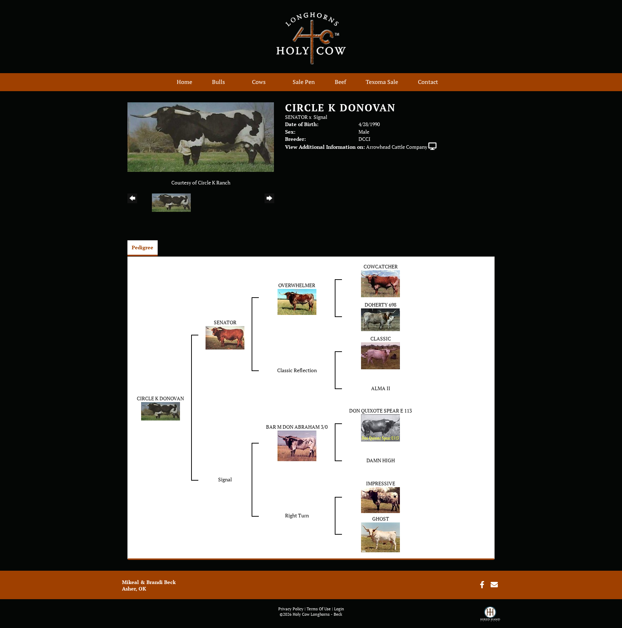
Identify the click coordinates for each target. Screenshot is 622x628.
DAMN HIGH (380, 460)
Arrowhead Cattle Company (396, 146)
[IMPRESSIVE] (380, 499)
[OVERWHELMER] (297, 301)
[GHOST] (380, 536)
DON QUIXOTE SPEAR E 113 (380, 410)
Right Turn (297, 515)
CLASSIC (380, 338)
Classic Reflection (297, 370)
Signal (320, 116)
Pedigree (142, 247)
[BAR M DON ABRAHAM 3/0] (297, 445)
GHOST (380, 518)
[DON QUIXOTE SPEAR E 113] (380, 427)
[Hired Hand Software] (490, 617)
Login (339, 608)
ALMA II (380, 388)
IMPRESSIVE (380, 483)
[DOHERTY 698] (380, 319)
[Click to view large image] (200, 136)
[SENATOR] (225, 337)
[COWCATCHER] (380, 283)
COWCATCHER (381, 266)
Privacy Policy (290, 608)
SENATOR (296, 116)
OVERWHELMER (296, 285)
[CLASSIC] (380, 355)
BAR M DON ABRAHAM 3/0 (297, 426)
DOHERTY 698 (380, 304)
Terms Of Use (319, 608)
